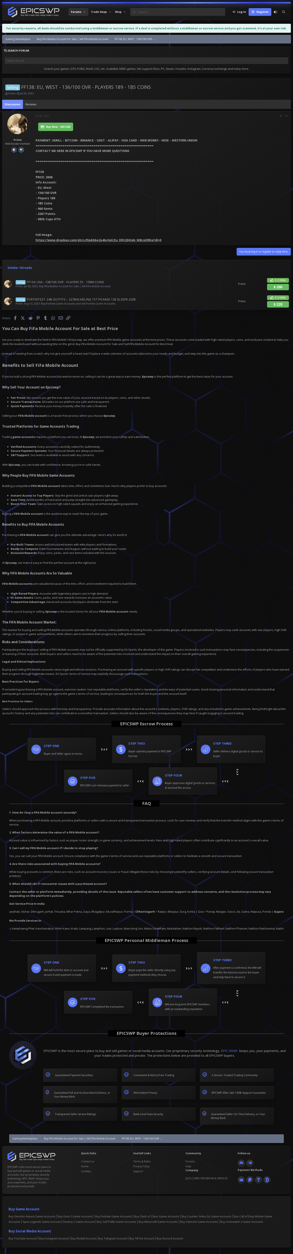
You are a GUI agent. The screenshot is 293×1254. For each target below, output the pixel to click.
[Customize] (275, 12)
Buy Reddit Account (83, 1238)
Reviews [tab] (31, 104)
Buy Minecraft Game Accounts (158, 1222)
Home (85, 1166)
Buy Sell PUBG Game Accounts (116, 1222)
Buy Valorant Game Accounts (199, 1222)
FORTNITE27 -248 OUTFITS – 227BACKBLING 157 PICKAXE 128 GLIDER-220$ (81, 299)
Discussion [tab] (12, 104)
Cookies (86, 1171)
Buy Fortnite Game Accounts (113, 1216)
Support (138, 1171)
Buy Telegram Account (112, 1238)
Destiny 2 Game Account (79, 1222)
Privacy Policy (141, 1166)
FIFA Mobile (38, 376)
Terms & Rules (142, 1161)
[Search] (284, 12)
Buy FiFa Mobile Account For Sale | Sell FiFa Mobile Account (74, 286)
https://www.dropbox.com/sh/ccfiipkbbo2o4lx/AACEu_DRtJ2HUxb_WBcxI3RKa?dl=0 (98, 240)
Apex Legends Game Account (42, 1222)
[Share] (281, 116)
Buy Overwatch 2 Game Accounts (241, 1222)
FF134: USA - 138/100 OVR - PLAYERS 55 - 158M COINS (65, 282)
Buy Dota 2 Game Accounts (75, 1216)
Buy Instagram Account (54, 1238)
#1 (286, 116)
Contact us (87, 1161)
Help (188, 1166)
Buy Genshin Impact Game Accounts (32, 1216)
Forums (190, 1161)
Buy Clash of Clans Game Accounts (156, 1216)
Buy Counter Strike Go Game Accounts (206, 1216)
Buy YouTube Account (23, 1238)
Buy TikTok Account (141, 1238)
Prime (11, 93)
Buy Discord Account (170, 1238)
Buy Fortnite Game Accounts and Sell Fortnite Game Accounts (78, 303)
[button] (78, 12)
